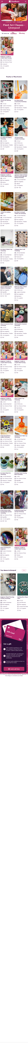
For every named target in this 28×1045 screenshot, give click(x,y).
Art (14, 22)
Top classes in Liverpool (8, 570)
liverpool (9, 22)
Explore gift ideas (14, 669)
